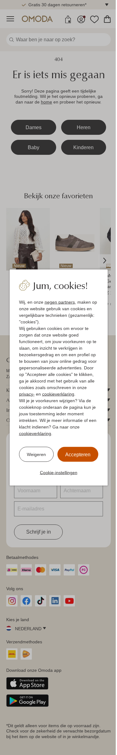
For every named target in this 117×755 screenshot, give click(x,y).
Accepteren (77, 454)
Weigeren (36, 454)
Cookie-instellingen (58, 472)
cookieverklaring (58, 394)
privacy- (27, 394)
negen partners (60, 302)
